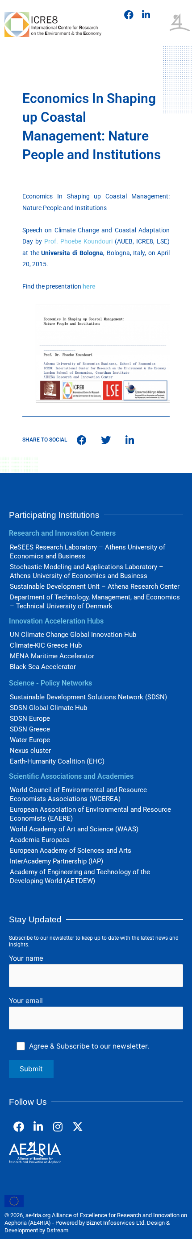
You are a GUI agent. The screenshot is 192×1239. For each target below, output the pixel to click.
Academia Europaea (40, 840)
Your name (26, 958)
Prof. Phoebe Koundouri (78, 241)
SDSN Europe (30, 718)
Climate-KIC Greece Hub (46, 645)
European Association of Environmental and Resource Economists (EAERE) (90, 813)
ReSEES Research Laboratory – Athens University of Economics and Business (87, 551)
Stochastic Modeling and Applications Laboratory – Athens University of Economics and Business (86, 571)
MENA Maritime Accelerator (52, 656)
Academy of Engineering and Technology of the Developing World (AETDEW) (80, 876)
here (89, 286)
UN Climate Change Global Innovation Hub (73, 635)
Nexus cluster (30, 751)
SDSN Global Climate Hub (48, 708)
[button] (158, 12)
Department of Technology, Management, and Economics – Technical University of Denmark (95, 601)
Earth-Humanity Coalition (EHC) (57, 761)
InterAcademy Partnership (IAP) (56, 861)
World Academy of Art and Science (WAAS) (74, 829)
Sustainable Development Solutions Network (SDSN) (88, 697)
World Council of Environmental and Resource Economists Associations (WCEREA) (78, 794)
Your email (26, 1000)
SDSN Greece (30, 729)
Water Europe (30, 740)
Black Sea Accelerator (43, 667)
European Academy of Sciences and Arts (70, 851)
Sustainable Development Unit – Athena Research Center (94, 586)
